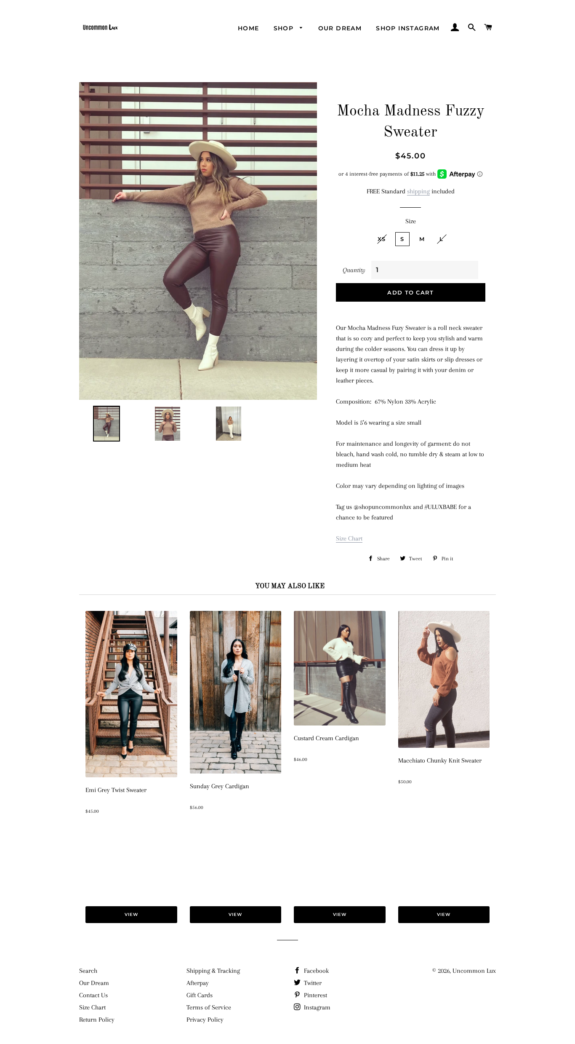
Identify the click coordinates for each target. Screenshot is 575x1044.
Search (88, 970)
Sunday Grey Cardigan (219, 786)
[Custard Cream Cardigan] (340, 723)
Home (248, 28)
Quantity (354, 270)
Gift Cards (199, 995)
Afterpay (197, 983)
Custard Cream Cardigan (326, 738)
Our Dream (340, 28)
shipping (418, 191)
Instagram (316, 1007)
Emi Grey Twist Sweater (115, 790)
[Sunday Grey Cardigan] (236, 771)
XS (382, 239)
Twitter (312, 983)
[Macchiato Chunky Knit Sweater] (444, 746)
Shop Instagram (408, 28)
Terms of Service (208, 1007)
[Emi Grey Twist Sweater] (131, 775)
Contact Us (93, 995)
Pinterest (314, 995)
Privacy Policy (205, 1019)
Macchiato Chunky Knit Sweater (440, 760)
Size (410, 221)
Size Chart (349, 538)
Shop (285, 28)
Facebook (315, 970)
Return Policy (96, 1019)
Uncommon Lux (474, 970)
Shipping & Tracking (213, 970)
